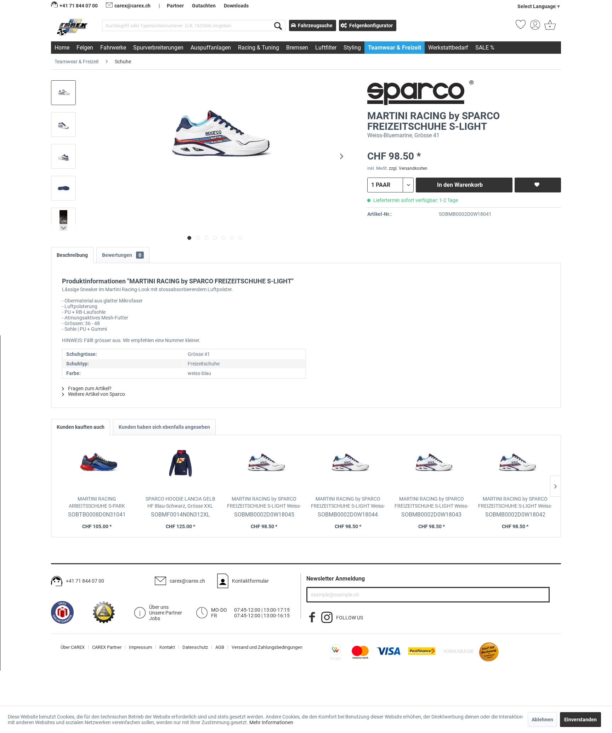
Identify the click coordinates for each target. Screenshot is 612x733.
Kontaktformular (250, 581)
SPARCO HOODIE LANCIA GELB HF (180, 502)
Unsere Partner (165, 613)
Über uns (159, 607)
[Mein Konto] (535, 27)
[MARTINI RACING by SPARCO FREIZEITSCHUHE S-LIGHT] (264, 467)
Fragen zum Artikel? (89, 388)
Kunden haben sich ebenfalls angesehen (164, 427)
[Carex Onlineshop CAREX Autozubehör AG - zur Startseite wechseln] (73, 27)
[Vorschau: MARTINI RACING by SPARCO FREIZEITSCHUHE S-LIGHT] (63, 92)
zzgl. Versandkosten (408, 168)
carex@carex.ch (132, 5)
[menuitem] (193, 25)
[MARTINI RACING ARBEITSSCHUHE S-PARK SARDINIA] (96, 467)
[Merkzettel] (521, 27)
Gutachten (204, 5)
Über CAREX (73, 647)
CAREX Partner (106, 647)
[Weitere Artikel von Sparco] (420, 92)
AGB (219, 647)
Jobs (154, 618)
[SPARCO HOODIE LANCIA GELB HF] (180, 467)
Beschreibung (72, 255)
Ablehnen (542, 719)
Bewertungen (121, 255)
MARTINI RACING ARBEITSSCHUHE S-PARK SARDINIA (97, 502)
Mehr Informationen (271, 722)
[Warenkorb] (549, 27)
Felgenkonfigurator (371, 25)
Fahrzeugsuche (315, 25)
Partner (175, 5)
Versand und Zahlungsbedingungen (267, 647)
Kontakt (167, 647)
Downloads (236, 5)
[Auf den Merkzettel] (538, 185)
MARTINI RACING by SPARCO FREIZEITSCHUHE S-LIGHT (264, 502)
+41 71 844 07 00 (85, 581)
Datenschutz (195, 647)
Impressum (140, 647)
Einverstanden (580, 719)
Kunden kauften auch (80, 427)
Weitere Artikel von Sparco (96, 394)
